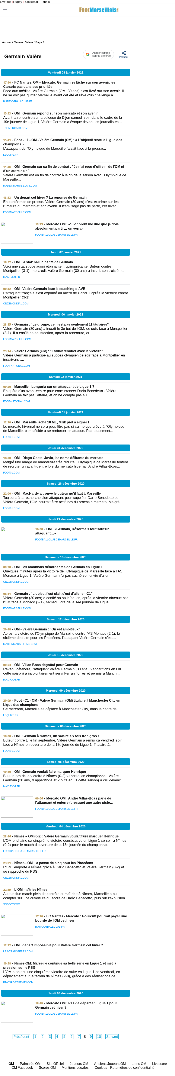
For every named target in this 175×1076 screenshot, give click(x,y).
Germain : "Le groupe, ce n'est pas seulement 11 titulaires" (61, 324)
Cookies (101, 1067)
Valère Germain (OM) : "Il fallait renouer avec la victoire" (58, 351)
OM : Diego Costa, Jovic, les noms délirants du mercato (59, 458)
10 (99, 1036)
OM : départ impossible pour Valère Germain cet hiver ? (58, 945)
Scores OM (47, 1067)
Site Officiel (55, 1064)
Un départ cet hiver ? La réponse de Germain (50, 197)
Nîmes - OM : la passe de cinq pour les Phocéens (53, 863)
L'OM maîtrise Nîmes (30, 889)
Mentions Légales (75, 1067)
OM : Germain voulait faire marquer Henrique (50, 771)
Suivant (112, 1036)
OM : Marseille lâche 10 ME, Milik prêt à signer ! (51, 422)
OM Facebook (22, 1067)
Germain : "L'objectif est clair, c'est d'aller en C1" (53, 593)
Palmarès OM (30, 1064)
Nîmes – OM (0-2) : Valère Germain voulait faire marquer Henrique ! (67, 836)
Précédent (21, 1036)
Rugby (17, 1)
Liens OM (139, 1064)
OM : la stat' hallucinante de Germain (43, 262)
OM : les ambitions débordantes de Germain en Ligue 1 (58, 567)
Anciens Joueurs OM (110, 1064)
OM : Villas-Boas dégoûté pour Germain (46, 665)
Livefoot (5, 1)
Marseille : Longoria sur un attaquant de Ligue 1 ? (54, 386)
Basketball (31, 1)
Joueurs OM (79, 1064)
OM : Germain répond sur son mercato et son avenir (56, 113)
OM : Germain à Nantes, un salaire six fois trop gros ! (56, 736)
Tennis (45, 1)
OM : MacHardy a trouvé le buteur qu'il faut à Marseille (57, 493)
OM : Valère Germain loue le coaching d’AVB (50, 289)
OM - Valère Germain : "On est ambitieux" (47, 629)
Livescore (159, 1064)
